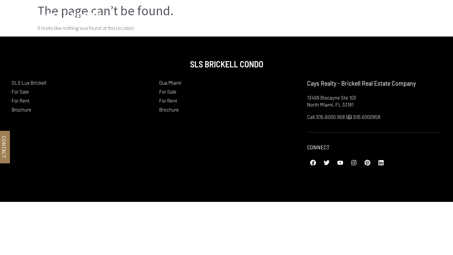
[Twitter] (327, 163)
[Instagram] (354, 163)
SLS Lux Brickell (324, 16)
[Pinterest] (367, 163)
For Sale (20, 92)
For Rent (21, 101)
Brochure (21, 110)
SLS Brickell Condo (54, 16)
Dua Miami (389, 16)
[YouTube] (340, 163)
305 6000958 (366, 117)
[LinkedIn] (381, 163)
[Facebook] (313, 163)
